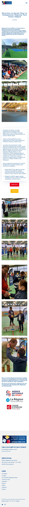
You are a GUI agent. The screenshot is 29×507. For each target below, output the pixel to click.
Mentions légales (5, 501)
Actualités (4, 473)
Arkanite (17, 501)
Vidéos (3, 485)
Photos (4, 483)
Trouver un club (6, 479)
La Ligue (4, 475)
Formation (4, 481)
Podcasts (4, 487)
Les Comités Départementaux (9, 477)
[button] (26, 3)
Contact (4, 489)
